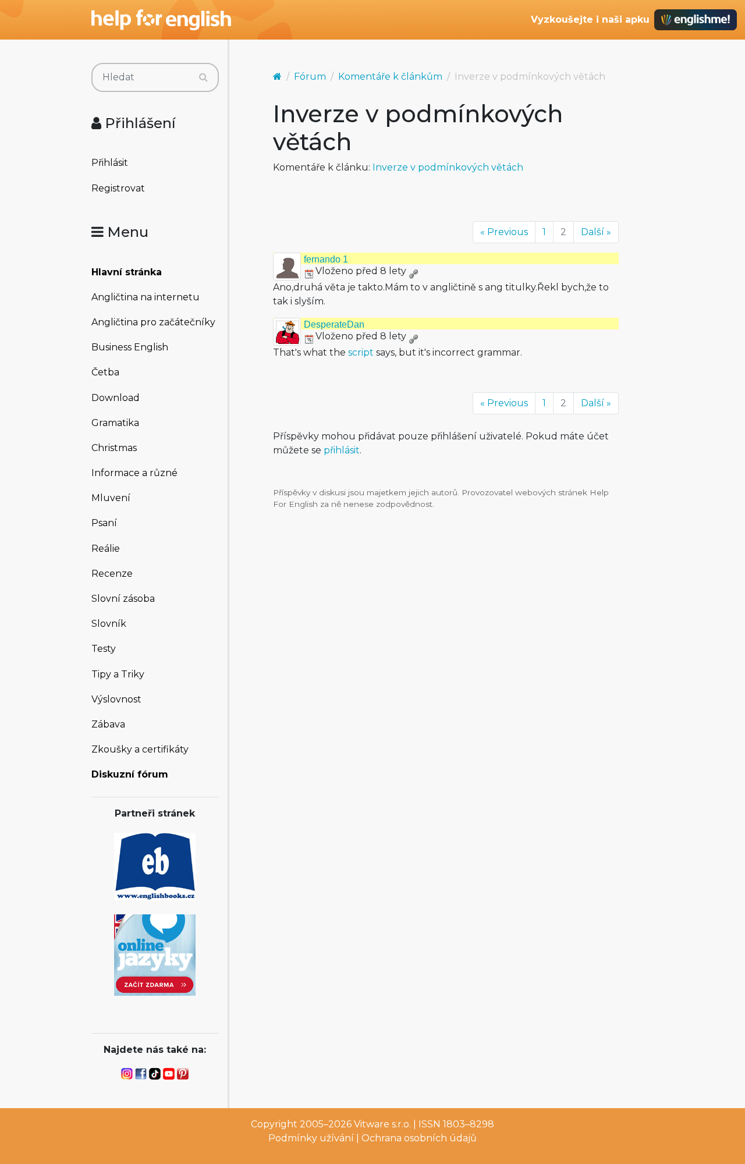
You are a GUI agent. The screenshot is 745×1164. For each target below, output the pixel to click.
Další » (596, 231)
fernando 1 (326, 259)
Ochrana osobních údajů (419, 1138)
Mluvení (110, 497)
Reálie (105, 548)
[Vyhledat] (203, 77)
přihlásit (342, 450)
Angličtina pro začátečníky (153, 322)
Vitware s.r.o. (382, 1124)
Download (115, 397)
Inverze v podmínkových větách (447, 167)
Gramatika (115, 422)
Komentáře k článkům (390, 76)
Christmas (114, 447)
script (361, 352)
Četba (105, 372)
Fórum (310, 76)
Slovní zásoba (123, 598)
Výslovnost (116, 699)
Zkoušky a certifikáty (140, 749)
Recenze (112, 573)
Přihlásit (109, 162)
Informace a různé (134, 472)
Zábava (108, 724)
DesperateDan (334, 324)
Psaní (104, 522)
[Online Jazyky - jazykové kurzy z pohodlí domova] (155, 954)
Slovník (108, 623)
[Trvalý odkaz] (413, 270)
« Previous (504, 231)
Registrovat (118, 188)
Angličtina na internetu (145, 297)
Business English (129, 347)
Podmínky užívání (311, 1138)
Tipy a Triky (117, 674)
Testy (103, 648)
